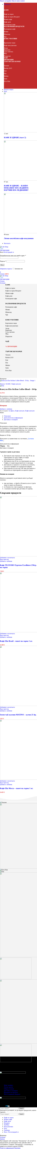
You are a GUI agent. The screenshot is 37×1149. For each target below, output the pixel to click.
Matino (6, 76)
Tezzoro (6, 66)
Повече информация (7, 1148)
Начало (2, 384)
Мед (5, 53)
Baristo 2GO (8, 68)
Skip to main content (18, 1)
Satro (5, 79)
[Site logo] (4, 247)
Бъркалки (7, 50)
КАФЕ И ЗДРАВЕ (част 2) (15, 137)
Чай (5, 37)
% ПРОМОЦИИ (11, 346)
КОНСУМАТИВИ (10, 38)
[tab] (7, 416)
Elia (5, 73)
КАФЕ (6, 10)
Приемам (17, 1148)
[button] (7, 557)
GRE (1, 248)
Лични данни (8, 1087)
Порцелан (7, 56)
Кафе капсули (16, 384)
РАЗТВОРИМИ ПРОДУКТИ (14, 26)
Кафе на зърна (9, 14)
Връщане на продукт (11, 1092)
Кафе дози (7, 22)
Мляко (6, 31)
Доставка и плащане (11, 1090)
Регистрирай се (9, 252)
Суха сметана (8, 51)
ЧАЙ (5, 58)
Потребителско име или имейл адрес (13, 255)
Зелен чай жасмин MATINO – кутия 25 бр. (18, 715)
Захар (6, 48)
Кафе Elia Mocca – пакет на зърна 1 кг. (16, 788)
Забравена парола (6, 269)
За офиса (11, 411)
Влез (2, 265)
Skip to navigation (6, 1)
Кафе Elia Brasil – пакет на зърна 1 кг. (16, 641)
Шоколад (7, 34)
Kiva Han (7, 81)
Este (5, 71)
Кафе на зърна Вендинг (12, 17)
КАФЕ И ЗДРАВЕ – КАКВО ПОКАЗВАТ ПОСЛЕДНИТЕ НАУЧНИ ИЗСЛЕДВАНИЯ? (16, 188)
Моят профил (8, 1085)
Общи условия (9, 1089)
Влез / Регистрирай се (11, 1132)
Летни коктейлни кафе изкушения (18, 238)
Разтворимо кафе (9, 24)
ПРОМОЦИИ (9, 60)
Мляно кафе (8, 19)
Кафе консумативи (10, 45)
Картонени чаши (9, 43)
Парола (3, 261)
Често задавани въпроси (12, 1094)
